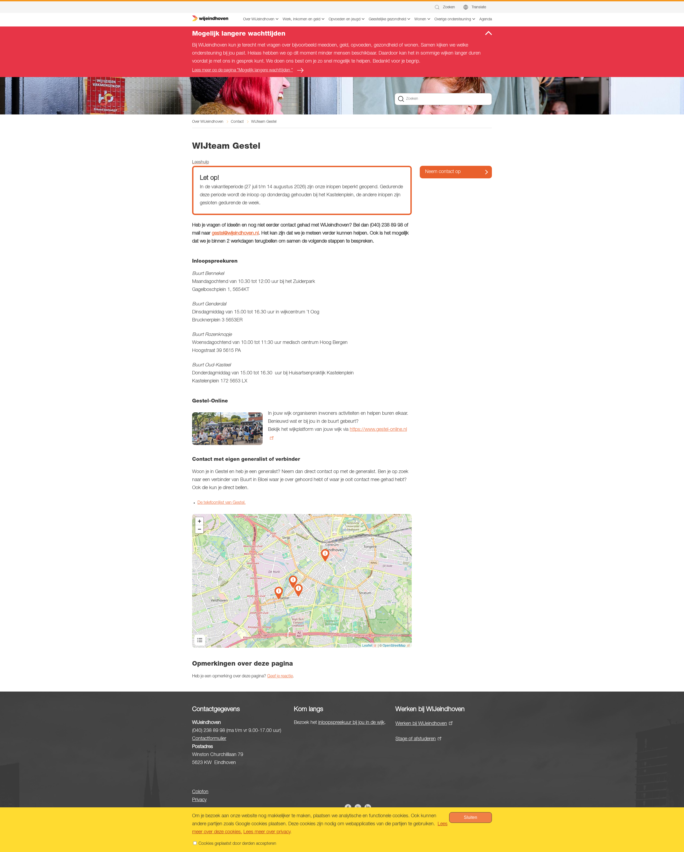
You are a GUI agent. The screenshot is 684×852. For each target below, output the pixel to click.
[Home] (210, 18)
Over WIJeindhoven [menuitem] (258, 19)
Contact (237, 122)
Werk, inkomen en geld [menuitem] (301, 19)
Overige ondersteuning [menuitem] (452, 19)
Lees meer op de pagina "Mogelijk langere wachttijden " (242, 70)
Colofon (200, 792)
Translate (479, 7)
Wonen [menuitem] (420, 19)
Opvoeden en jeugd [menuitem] (344, 19)
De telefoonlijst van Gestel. (221, 503)
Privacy (199, 800)
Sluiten (470, 817)
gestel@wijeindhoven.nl (235, 233)
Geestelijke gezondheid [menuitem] (387, 19)
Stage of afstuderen (415, 739)
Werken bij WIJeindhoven (421, 723)
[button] (444, 7)
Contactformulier (209, 738)
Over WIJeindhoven (207, 122)
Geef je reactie (280, 676)
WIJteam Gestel (264, 122)
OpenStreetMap (394, 645)
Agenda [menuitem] (485, 19)
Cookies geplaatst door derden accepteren (237, 844)
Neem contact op (443, 172)
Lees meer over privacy (266, 832)
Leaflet (367, 645)
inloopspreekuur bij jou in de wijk (351, 722)
